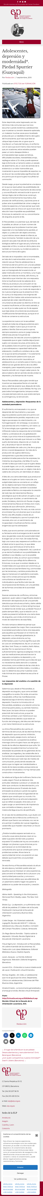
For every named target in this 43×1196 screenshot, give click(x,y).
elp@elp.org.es (14, 1101)
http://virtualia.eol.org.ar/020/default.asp (19, 998)
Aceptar (20, 1167)
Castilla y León (8, 1125)
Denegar (20, 1173)
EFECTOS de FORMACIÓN (24, 84)
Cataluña (6, 1128)
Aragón (5, 1121)
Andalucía (6, 1118)
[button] (37, 1135)
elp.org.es (11, 1106)
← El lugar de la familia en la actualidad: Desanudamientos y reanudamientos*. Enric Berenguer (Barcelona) (20, 1052)
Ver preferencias (20, 1179)
